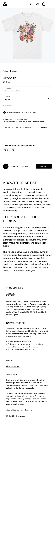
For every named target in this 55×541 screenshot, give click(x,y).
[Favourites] (37, 4)
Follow (43, 166)
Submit (44, 127)
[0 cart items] (44, 4)
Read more (9, 150)
